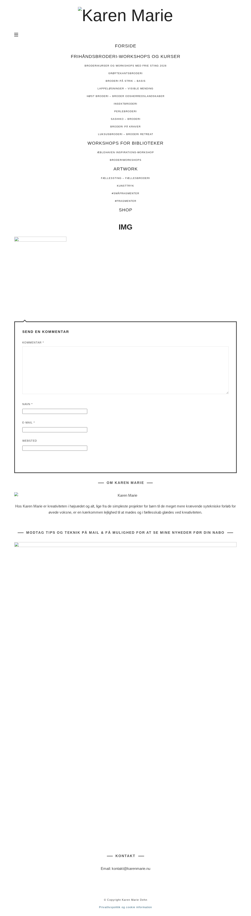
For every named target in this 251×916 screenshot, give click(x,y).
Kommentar (33, 342)
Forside (125, 45)
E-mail (28, 422)
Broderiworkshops (125, 160)
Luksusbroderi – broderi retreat (125, 134)
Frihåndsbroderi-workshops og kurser (125, 56)
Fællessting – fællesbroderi (125, 178)
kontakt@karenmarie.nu (131, 869)
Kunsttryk (125, 185)
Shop (125, 209)
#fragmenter (125, 201)
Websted (29, 440)
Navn (27, 404)
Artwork (125, 168)
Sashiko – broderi (125, 119)
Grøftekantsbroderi (125, 73)
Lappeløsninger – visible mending (125, 88)
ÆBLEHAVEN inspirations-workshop (125, 152)
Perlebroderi (125, 111)
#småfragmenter (125, 193)
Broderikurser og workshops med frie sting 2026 (126, 65)
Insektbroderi (125, 103)
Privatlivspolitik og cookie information (125, 907)
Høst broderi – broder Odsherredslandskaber (125, 96)
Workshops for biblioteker (125, 143)
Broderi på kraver (125, 126)
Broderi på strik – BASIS (126, 81)
